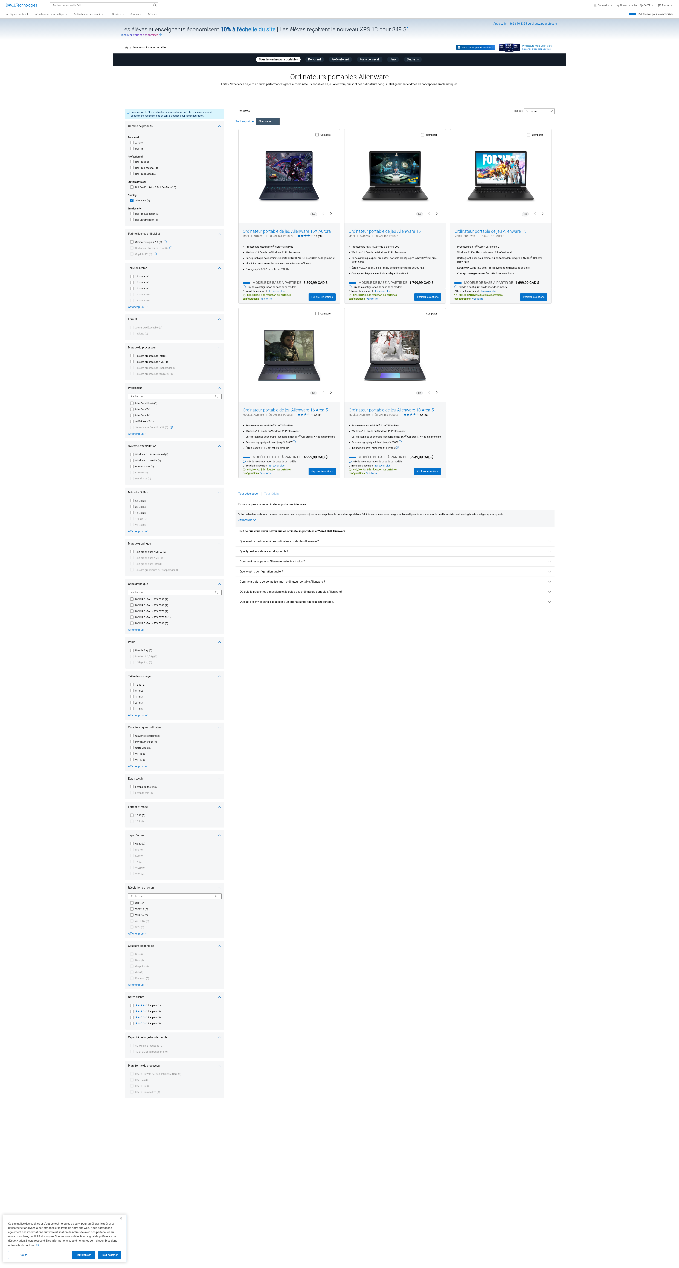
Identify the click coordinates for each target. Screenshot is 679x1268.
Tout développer (248, 493)
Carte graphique (138, 584)
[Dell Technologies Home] (21, 5)
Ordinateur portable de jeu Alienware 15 (385, 231)
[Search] (216, 396)
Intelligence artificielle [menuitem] (17, 14)
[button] (603, 5)
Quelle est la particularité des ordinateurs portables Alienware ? (279, 541)
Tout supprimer (245, 121)
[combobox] (104, 5)
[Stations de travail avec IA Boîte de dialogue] (170, 248)
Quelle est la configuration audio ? (261, 571)
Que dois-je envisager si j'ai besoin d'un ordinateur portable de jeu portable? (287, 601)
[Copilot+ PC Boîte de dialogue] (155, 254)
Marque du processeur (142, 347)
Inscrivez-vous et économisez (140, 35)
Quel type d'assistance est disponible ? (264, 551)
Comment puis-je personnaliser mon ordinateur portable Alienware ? (282, 581)
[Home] (126, 47)
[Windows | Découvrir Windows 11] (475, 47)
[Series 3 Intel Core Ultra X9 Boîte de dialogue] (171, 427)
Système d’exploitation (142, 446)
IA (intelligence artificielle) (144, 233)
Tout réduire (271, 493)
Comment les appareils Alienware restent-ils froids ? (272, 561)
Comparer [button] (325, 134)
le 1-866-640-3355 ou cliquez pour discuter (526, 23)
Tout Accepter (110, 1254)
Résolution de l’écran (141, 887)
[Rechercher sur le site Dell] (155, 5)
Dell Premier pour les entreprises (656, 14)
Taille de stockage (139, 676)
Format (132, 319)
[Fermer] (121, 1218)
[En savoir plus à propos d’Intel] (509, 46)
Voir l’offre (266, 298)
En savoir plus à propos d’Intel (536, 49)
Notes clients (136, 997)
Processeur (135, 388)
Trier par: (518, 110)
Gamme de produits (140, 126)
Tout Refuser (84, 1254)
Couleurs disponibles (141, 946)
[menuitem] (51, 14)
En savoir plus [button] (277, 291)
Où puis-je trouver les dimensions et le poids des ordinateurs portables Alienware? (291, 591)
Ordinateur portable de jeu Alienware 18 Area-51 (392, 410)
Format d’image (138, 807)
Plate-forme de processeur (144, 1065)
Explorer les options (322, 297)
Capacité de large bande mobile (147, 1037)
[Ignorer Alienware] (276, 121)
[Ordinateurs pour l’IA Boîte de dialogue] (165, 242)
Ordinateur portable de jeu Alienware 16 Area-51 (286, 410)
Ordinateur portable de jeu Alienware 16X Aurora (287, 231)
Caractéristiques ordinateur (145, 727)
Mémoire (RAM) (138, 492)
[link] (627, 5)
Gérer (24, 1254)
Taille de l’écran (137, 268)
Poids (131, 642)
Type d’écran (136, 835)
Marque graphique (139, 543)
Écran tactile (135, 778)
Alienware (264, 121)
